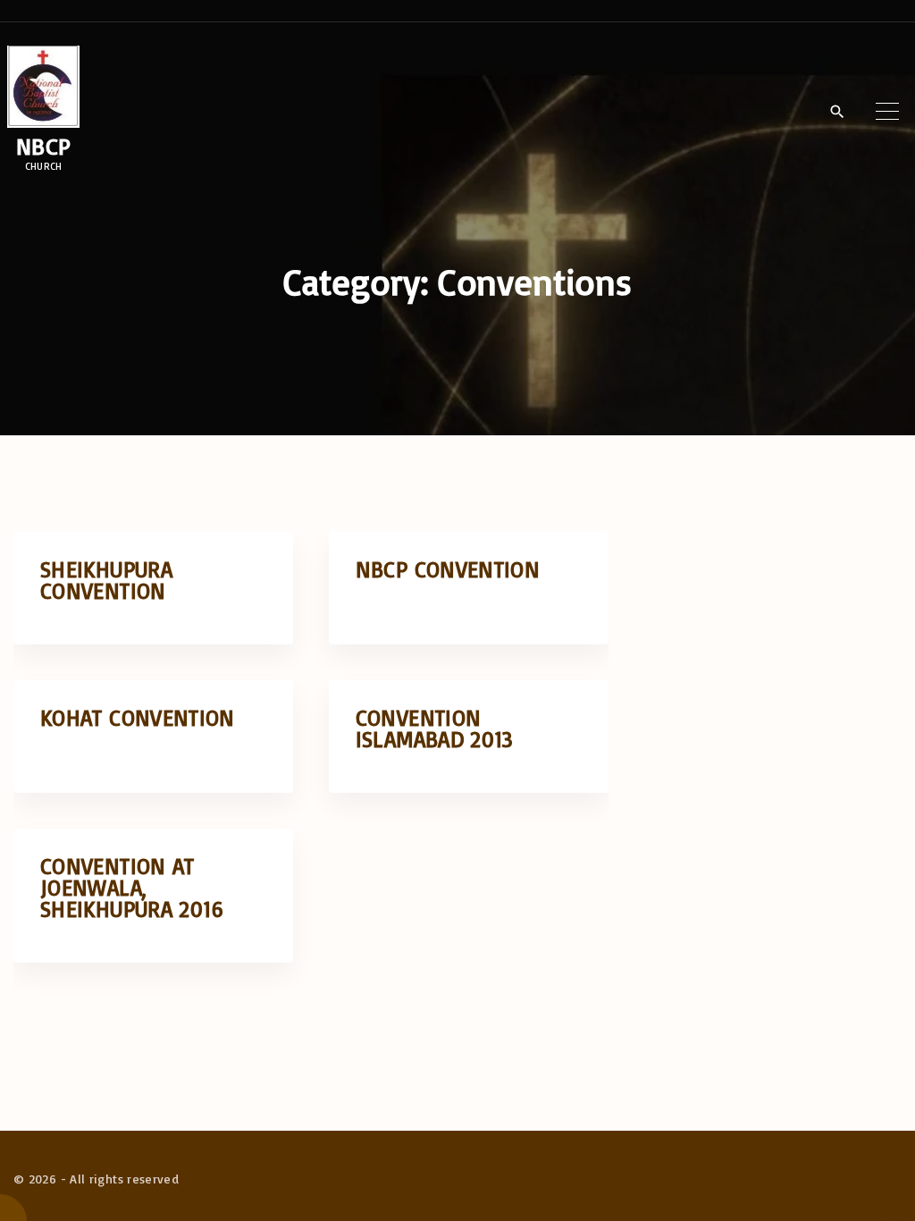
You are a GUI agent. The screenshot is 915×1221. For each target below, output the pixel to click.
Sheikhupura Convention (106, 579)
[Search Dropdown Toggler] (837, 111)
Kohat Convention (137, 717)
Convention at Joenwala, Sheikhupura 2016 (132, 887)
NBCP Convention (448, 569)
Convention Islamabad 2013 (435, 728)
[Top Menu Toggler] (887, 111)
